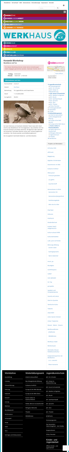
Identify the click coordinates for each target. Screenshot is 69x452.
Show (6, 422)
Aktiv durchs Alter (54, 204)
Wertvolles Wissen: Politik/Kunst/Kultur (53, 351)
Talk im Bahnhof (53, 256)
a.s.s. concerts (53, 360)
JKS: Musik (53, 97)
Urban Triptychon (53, 321)
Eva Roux (16, 87)
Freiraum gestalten (54, 175)
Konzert (7, 398)
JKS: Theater (53, 104)
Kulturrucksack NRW (54, 232)
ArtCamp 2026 (52, 148)
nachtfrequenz (52, 269)
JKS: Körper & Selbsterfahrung (53, 91)
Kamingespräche (54, 252)
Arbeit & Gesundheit (56, 115)
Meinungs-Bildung (53, 245)
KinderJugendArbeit (55, 108)
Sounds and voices (53, 296)
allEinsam (50, 152)
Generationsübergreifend (56, 196)
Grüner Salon (53, 247)
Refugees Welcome (56, 133)
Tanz (6, 431)
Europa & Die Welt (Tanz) (57, 124)
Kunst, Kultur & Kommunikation (54, 126)
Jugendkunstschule (55, 84)
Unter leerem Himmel (54, 317)
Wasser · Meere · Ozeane (55, 325)
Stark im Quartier (53, 300)
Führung (7, 389)
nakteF (50, 274)
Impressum (44, 3)
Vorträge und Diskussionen (13, 435)
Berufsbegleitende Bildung (34, 381)
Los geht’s (51, 180)
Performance (9, 414)
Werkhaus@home (53, 329)
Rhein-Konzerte (53, 364)
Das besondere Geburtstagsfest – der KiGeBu (55, 425)
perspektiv (51, 286)
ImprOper (51, 210)
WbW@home (52, 336)
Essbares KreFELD (53, 169)
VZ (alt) (51, 111)
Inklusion (50, 214)
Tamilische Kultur (53, 304)
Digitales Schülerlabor (54, 160)
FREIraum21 (51, 173)
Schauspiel (8, 418)
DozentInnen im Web (54, 164)
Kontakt (51, 3)
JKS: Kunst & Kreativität (57, 93)
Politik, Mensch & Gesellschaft (54, 130)
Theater (52, 136)
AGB (20, 3)
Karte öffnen (59, 73)
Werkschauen (52, 346)
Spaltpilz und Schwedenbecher (53, 291)
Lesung (7, 402)
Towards (50, 308)
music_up (50, 261)
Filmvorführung (9, 385)
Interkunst (51, 218)
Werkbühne (52, 138)
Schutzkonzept (35, 3)
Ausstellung (8, 377)
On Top (50, 282)
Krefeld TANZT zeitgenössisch (52, 227)
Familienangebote (54, 200)
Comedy (7, 381)
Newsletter (7, 3)
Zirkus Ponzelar (54, 106)
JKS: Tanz (52, 102)
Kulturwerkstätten (53, 236)
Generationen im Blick (54, 189)
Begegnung (51, 156)
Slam (6, 426)
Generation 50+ (53, 192)
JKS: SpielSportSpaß (56, 99)
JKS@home (52, 332)
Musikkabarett (9, 410)
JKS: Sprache (54, 100)
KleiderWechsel (52, 222)
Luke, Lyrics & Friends (54, 241)
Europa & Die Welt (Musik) (33, 389)
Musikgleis (51, 265)
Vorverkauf (15, 3)
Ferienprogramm (55, 86)
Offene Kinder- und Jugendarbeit (52, 447)
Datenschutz (26, 3)
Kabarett (7, 393)
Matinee (7, 406)
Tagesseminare (54, 135)
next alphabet (52, 278)
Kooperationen (50, 430)
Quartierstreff (53, 184)
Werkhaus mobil (52, 342)
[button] (48, 84)
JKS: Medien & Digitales (57, 95)
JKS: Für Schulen (55, 88)
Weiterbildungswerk (55, 113)
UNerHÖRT (51, 313)
